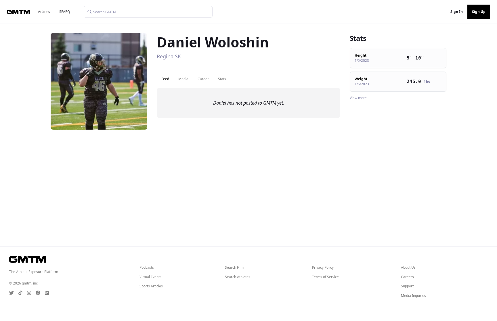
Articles (44, 11)
